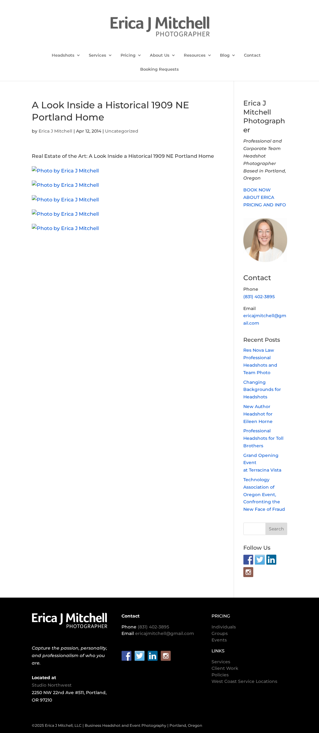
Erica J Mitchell (55, 131)
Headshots (63, 55)
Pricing (128, 55)
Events (219, 640)
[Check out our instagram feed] (248, 572)
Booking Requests (159, 69)
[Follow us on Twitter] (260, 560)
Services (97, 55)
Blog (225, 55)
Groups (220, 633)
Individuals (224, 627)
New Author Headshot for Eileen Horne (258, 414)
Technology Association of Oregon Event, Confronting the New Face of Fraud (264, 494)
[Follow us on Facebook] (248, 560)
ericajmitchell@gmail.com (164, 633)
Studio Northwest (52, 685)
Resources (195, 55)
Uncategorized (121, 131)
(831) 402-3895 (259, 296)
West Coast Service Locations (244, 681)
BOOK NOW (257, 190)
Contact (252, 55)
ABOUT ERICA (258, 197)
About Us (159, 55)
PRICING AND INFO (264, 205)
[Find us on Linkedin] (271, 560)
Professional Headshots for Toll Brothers (263, 438)
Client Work (225, 668)
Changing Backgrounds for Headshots (262, 389)
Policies (220, 675)
